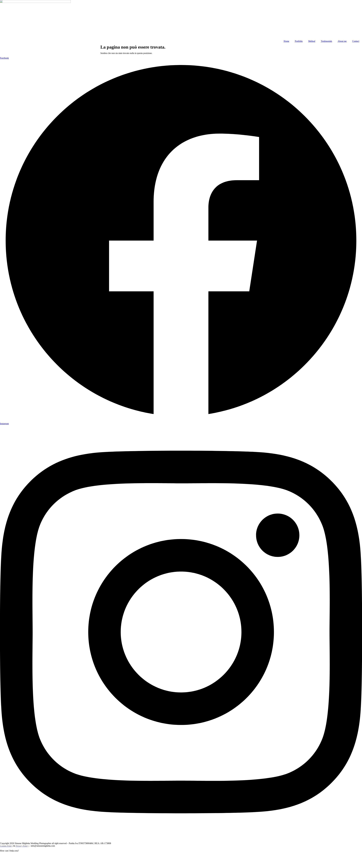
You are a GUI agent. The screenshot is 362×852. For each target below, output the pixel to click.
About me (342, 41)
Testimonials (326, 41)
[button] (181, 850)
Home (286, 41)
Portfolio (299, 41)
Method (311, 41)
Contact (355, 41)
